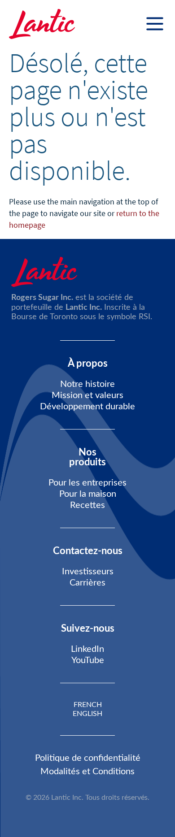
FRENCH (88, 704)
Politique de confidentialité (87, 758)
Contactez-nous (87, 551)
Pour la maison (87, 494)
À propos (88, 364)
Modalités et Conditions (87, 771)
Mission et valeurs (87, 395)
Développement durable (87, 406)
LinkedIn (87, 649)
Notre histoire (87, 384)
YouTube (87, 660)
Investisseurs (88, 571)
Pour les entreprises (87, 482)
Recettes (87, 505)
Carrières (87, 582)
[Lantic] (42, 24)
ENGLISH (87, 713)
